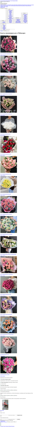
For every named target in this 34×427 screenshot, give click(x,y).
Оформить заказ (19, 415)
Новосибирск (16, 4)
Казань (13, 4)
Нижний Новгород (28, 5)
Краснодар (29, 4)
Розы (10, 15)
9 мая (25, 22)
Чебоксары (2, 4)
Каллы (10, 13)
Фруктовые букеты (18, 22)
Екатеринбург (23, 5)
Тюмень (1, 5)
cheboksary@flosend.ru (3, 421)
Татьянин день (25, 20)
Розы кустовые (10, 16)
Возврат (9, 0)
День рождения (25, 14)
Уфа (11, 5)
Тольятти (4, 5)
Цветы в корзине (18, 21)
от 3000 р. (4, 22)
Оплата (6, 0)
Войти (17, 0)
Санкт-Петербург (9, 4)
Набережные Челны (21, 4)
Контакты (13, 0)
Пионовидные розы (10, 18)
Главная (1, 30)
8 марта (25, 17)
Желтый (4, 27)
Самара (7, 6)
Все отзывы (2, 410)
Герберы (10, 11)
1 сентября (25, 16)
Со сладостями (18, 19)
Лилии (10, 14)
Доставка (3, 0)
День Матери (25, 18)
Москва (5, 4)
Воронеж (19, 5)
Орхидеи (10, 17)
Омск (4, 6)
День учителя (25, 21)
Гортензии (10, 12)
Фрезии (10, 22)
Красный (4, 25)
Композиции (18, 20)
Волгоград (26, 4)
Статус (11, 0)
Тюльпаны (10, 20)
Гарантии (7, 426)
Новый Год (25, 19)
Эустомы (10, 21)
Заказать (18, 419)
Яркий (4, 28)
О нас (1, 0)
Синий (4, 26)
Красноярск (14, 5)
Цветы (10, 16)
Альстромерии (10, 10)
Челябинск (2, 6)
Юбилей (25, 15)
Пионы (10, 19)
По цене (3, 21)
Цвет (4, 27)
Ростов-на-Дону (8, 5)
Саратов (32, 4)
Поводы (25, 18)
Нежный (4, 29)
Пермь (17, 5)
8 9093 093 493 (2, 7)
